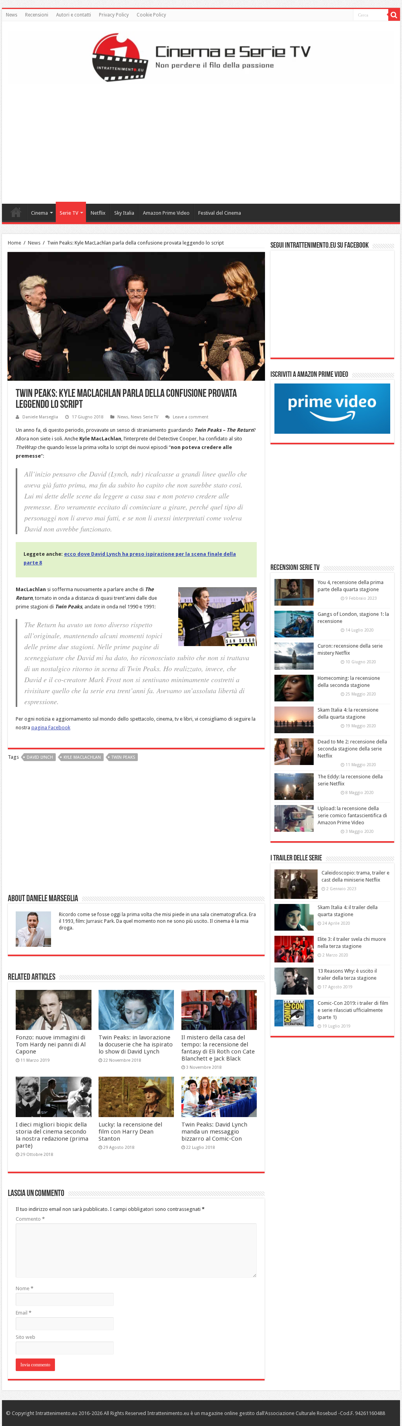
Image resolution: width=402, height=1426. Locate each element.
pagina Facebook (50, 727)
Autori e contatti (73, 15)
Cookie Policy (151, 15)
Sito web (25, 1337)
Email (23, 1313)
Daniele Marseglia (40, 417)
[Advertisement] (201, 141)
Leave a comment (190, 417)
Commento (30, 1219)
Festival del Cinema (219, 213)
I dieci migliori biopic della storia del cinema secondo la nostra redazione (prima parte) (52, 1135)
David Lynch (40, 757)
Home (16, 212)
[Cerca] (394, 15)
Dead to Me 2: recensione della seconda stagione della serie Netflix (352, 749)
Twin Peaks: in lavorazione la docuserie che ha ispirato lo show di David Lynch (136, 1044)
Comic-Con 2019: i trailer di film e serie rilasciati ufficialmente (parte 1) (353, 1010)
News (11, 15)
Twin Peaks (123, 757)
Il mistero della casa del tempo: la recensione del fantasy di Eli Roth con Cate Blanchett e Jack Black (218, 1048)
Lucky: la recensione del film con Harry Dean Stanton (130, 1131)
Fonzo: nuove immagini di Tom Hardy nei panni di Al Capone (51, 1044)
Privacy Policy (114, 15)
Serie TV (69, 213)
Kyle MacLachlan (82, 757)
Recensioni (36, 15)
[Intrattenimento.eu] (201, 56)
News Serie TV (144, 417)
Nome (24, 1288)
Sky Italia (124, 213)
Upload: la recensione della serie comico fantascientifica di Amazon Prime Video (352, 815)
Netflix (98, 213)
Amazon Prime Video (166, 213)
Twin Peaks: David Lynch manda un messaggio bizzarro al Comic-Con (214, 1131)
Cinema (39, 213)
